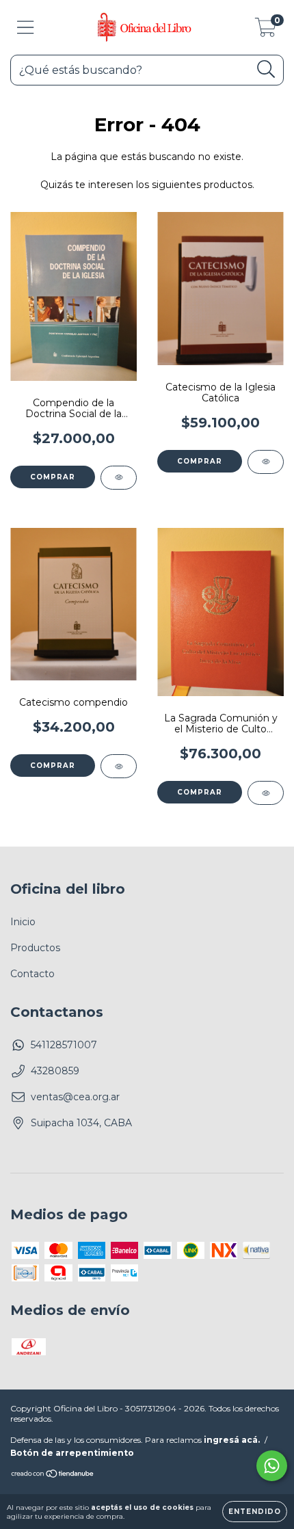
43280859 (55, 1071)
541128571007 (64, 1045)
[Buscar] (266, 69)
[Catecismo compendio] (119, 766)
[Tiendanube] (53, 1475)
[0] (265, 31)
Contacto (32, 974)
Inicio (23, 922)
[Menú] (25, 28)
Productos (35, 948)
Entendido (254, 1511)
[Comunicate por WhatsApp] (271, 1465)
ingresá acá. (232, 1440)
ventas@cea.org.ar (75, 1097)
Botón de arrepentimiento (72, 1453)
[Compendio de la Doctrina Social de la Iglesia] (119, 478)
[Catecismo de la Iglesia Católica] (266, 462)
